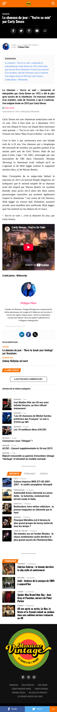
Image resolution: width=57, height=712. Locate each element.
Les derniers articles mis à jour (30, 696)
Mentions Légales (18, 692)
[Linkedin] (21, 334)
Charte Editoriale (41, 688)
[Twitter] (35, 334)
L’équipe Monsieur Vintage (21, 688)
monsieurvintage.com (15, 326)
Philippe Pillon (23, 47)
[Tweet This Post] (21, 31)
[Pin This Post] (29, 31)
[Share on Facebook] (13, 31)
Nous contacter (28, 685)
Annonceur (13, 685)
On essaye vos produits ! (38, 692)
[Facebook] (28, 334)
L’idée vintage (43, 685)
